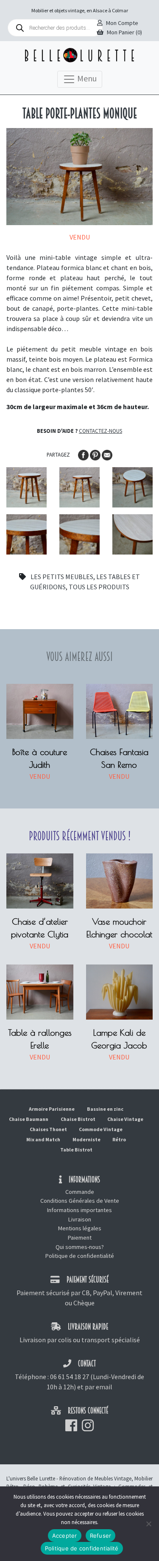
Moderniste (86, 1139)
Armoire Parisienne (52, 1109)
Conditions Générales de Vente (79, 1200)
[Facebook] (84, 454)
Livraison (79, 1219)
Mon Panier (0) (124, 32)
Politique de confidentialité (79, 1256)
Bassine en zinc (105, 1109)
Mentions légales (79, 1228)
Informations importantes (79, 1210)
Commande (79, 1192)
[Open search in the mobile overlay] (55, 28)
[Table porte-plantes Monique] (26, 487)
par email (98, 1387)
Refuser (101, 1535)
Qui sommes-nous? (80, 1247)
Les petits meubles (62, 576)
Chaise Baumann (28, 1119)
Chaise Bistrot (78, 1119)
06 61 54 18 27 (69, 1376)
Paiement (80, 1237)
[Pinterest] (96, 454)
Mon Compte (122, 23)
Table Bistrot (76, 1149)
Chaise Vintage (125, 1119)
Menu (86, 78)
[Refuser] (148, 1523)
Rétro (119, 1139)
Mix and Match (43, 1139)
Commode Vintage (101, 1129)
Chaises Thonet (48, 1129)
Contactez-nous (100, 430)
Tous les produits (99, 587)
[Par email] (107, 454)
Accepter (64, 1535)
